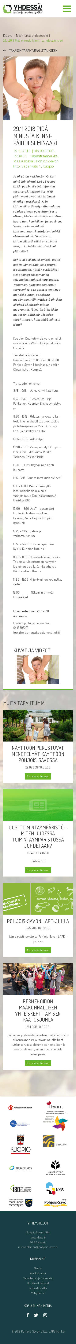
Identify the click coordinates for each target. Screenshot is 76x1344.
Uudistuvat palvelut (38, 1283)
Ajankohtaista (38, 1273)
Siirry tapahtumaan (38, 776)
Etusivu (8, 36)
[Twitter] (36, 1315)
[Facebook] (29, 1315)
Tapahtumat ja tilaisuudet (32, 36)
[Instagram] (45, 1315)
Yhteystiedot (38, 1293)
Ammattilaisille (38, 1288)
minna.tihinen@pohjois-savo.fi (38, 1247)
